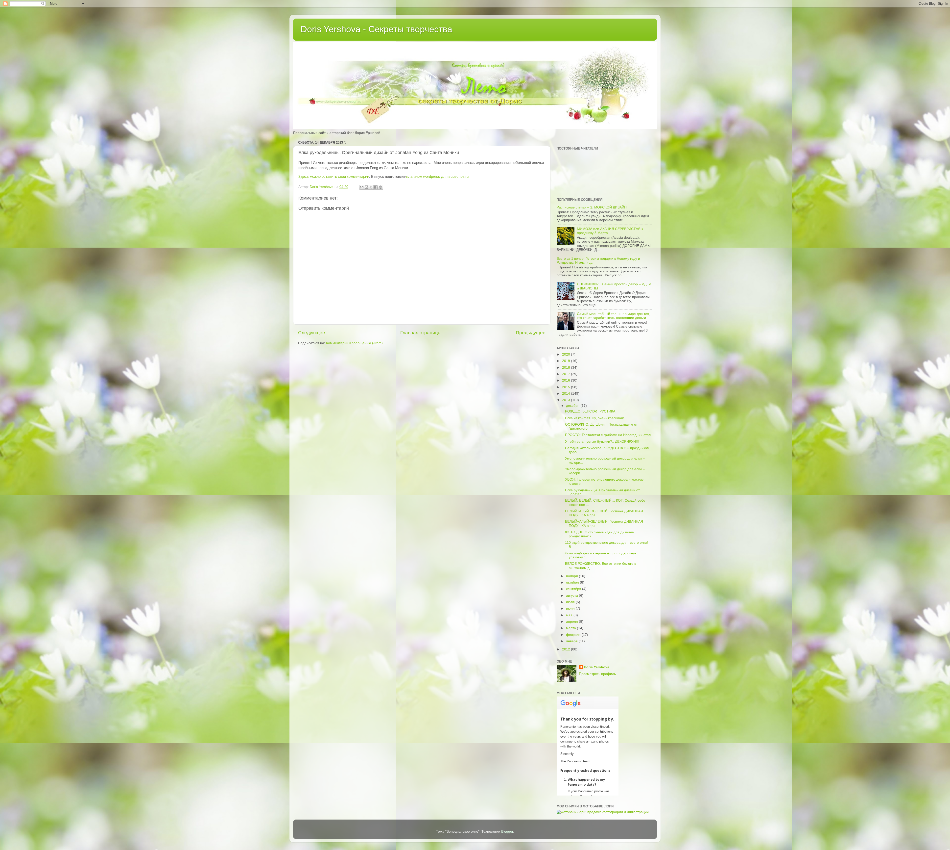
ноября (572, 576)
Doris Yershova (596, 667)
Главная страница (420, 332)
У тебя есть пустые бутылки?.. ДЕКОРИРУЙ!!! (602, 441)
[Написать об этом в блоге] (366, 187)
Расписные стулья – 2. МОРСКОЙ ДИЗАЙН (592, 207)
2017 (566, 374)
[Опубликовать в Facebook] (375, 187)
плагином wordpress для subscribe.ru (437, 177)
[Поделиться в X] (371, 187)
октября (573, 582)
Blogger (507, 831)
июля (571, 602)
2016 (566, 380)
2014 (566, 393)
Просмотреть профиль (597, 674)
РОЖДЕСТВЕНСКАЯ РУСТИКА (590, 411)
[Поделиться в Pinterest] (380, 187)
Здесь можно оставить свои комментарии (333, 177)
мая (569, 615)
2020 (566, 354)
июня (571, 608)
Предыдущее (531, 332)
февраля (574, 635)
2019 (566, 361)
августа (572, 595)
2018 (566, 367)
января (572, 641)
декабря (573, 406)
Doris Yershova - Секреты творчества (376, 29)
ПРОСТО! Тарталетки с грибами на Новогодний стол (608, 435)
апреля (572, 621)
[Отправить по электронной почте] (361, 187)
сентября (574, 589)
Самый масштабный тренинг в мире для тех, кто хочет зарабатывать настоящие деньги (613, 316)
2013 (566, 400)
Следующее (311, 332)
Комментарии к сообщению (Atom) (354, 343)
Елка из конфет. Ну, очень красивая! (594, 418)
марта (571, 628)
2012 (566, 649)
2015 (566, 387)
